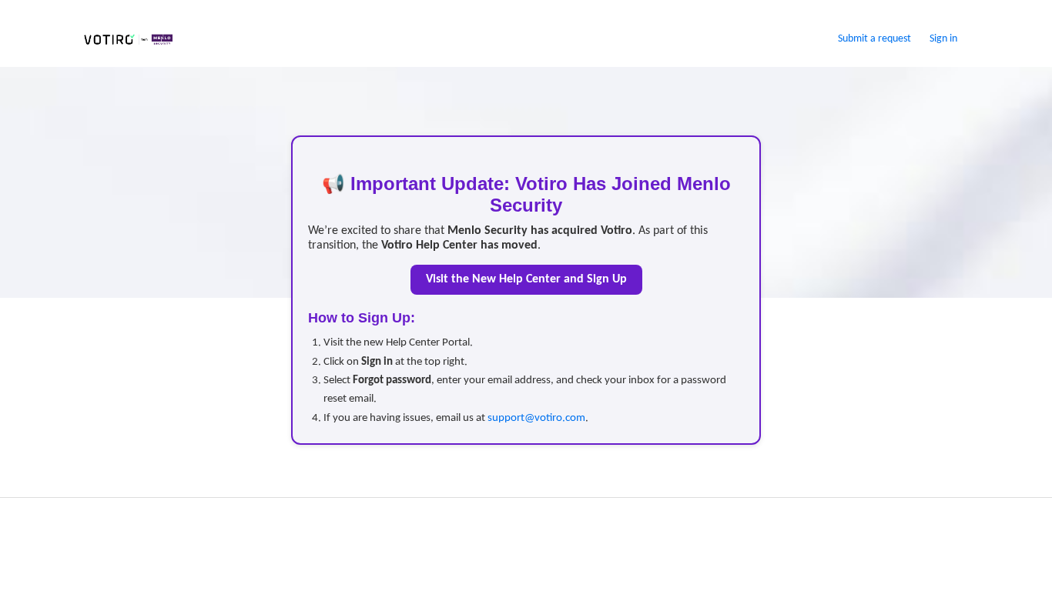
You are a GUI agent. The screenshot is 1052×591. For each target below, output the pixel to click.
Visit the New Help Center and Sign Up (526, 279)
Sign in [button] (943, 39)
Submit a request (874, 39)
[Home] (128, 46)
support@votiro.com (536, 418)
